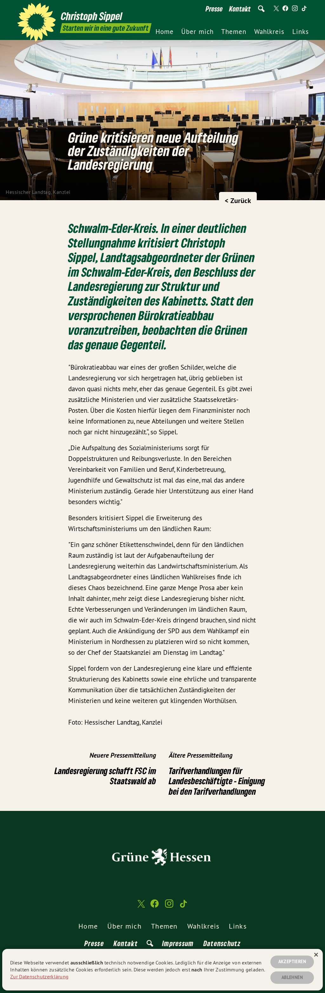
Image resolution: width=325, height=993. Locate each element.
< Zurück (238, 200)
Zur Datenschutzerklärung (39, 976)
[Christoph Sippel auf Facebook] (285, 8)
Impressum (178, 943)
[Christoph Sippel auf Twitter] (276, 8)
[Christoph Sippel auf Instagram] (295, 8)
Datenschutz (222, 943)
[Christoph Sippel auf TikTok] (304, 8)
